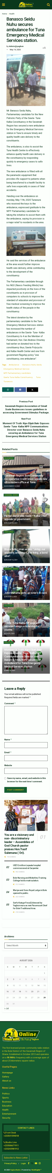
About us (6, 1080)
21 (38, 991)
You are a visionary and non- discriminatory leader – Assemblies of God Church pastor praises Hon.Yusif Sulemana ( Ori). (19, 844)
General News (11, 495)
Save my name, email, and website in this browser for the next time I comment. (26, 780)
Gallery (5, 1076)
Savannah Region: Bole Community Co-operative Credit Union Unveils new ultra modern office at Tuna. (25, 479)
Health (11, 14)
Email (8, 752)
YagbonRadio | (15, 1170)
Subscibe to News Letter (16, 1157)
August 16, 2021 (12, 560)
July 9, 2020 (10, 633)
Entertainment (9, 1114)
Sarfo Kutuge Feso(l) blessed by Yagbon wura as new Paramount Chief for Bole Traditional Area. (30, 906)
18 (20, 991)
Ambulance (14, 365)
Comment (10, 703)
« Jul (6, 1008)
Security (6, 1118)
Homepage (7, 1072)
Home (4, 14)
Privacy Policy (10, 1163)
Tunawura (8, 382)
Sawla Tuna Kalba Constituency (18, 377)
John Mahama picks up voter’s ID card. (25, 592)
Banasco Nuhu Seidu (32, 365)
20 (32, 991)
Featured (8, 532)
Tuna (38, 377)
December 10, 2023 (13, 486)
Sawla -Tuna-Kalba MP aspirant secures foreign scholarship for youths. (22, 626)
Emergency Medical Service (16, 369)
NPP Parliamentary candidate (17, 373)
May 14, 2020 (15, 50)
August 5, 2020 (11, 597)
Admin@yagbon (16, 46)
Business (8, 458)
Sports (5, 1097)
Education (7, 1105)
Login (23, 1163)
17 (14, 991)
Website (8, 765)
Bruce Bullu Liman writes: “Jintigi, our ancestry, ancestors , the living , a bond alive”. (25, 552)
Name (8, 739)
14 (38, 985)
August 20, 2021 (12, 523)
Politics (8, 606)
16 (7, 991)
